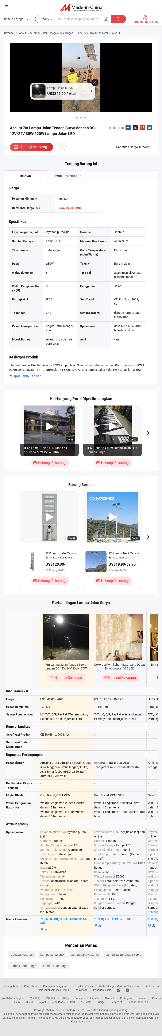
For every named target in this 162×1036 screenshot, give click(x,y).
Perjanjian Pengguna (55, 986)
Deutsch (110, 998)
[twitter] (127, 990)
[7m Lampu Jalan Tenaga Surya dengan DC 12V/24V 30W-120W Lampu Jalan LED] (66, 637)
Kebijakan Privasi (83, 986)
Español (95, 998)
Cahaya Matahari (22, 955)
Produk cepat (152, 986)
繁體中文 (51, 998)
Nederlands (58, 1002)
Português (126, 998)
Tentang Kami (11, 986)
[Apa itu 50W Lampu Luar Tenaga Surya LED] (85, 118)
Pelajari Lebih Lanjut (24, 376)
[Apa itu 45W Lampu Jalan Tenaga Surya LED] (81, 118)
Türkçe (100, 1002)
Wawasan (82, 990)
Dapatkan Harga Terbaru (132, 147)
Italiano (142, 998)
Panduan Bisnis (102, 990)
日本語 (65, 998)
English (20, 998)
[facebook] (118, 990)
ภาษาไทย (86, 1002)
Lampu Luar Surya (55, 966)
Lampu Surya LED (52, 955)
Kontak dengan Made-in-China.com (119, 986)
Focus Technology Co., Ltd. (69, 1010)
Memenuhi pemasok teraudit (54, 990)
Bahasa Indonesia (138, 1002)
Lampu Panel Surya (23, 966)
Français (80, 998)
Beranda (9, 33)
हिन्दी (72, 1002)
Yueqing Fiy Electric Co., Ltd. (112, 919)
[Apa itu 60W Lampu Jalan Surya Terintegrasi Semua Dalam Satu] (77, 118)
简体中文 (35, 998)
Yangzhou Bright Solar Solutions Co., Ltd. (64, 921)
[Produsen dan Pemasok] (81, 7)
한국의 (29, 1002)
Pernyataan (31, 986)
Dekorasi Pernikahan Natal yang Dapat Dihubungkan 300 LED (119, 666)
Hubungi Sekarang (33, 146)
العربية (42, 1002)
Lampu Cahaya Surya (84, 955)
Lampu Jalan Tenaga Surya (123, 955)
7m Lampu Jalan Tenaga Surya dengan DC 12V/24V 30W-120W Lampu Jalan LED (66, 668)
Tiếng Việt (116, 1002)
